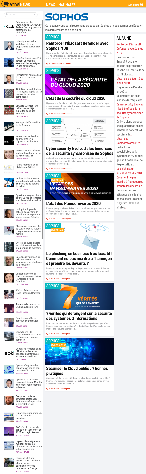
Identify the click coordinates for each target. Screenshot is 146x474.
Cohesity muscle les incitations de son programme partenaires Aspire (28, 45)
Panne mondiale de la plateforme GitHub (27, 166)
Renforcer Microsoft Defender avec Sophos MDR (129, 48)
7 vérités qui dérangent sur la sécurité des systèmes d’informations (79, 315)
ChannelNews (15, 4)
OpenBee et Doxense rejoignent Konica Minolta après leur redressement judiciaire (29, 383)
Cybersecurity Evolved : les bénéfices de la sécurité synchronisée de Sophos (79, 150)
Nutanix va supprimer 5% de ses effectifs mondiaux (29, 416)
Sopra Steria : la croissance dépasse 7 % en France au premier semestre (28, 336)
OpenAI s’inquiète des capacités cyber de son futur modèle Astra (27, 368)
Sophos (68, 63)
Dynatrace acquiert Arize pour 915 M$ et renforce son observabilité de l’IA (28, 198)
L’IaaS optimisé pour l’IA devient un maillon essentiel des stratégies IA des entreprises (28, 62)
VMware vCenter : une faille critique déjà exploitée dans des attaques (27, 109)
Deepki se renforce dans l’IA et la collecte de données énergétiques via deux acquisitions (28, 352)
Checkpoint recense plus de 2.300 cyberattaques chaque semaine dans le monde (28, 230)
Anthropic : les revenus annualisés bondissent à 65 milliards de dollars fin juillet (28, 182)
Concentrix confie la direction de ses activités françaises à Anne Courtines (28, 277)
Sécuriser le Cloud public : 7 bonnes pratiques (77, 370)
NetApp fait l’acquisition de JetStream (28, 123)
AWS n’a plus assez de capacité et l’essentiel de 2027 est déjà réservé (28, 430)
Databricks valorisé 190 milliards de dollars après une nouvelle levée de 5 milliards (29, 261)
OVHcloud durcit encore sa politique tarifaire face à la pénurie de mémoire (28, 245)
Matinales (67, 5)
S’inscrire (133, 4)
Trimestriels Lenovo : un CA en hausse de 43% (28, 305)
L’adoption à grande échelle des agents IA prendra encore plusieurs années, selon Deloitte (29, 213)
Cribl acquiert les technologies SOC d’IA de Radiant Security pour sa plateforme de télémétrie (29, 27)
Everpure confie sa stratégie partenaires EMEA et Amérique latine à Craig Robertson (28, 400)
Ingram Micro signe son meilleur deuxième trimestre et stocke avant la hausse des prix (29, 445)
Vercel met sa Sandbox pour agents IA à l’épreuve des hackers (28, 139)
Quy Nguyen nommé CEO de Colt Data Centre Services (29, 77)
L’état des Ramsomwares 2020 (73, 203)
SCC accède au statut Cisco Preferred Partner (28, 291)
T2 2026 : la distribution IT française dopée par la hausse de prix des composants (29, 93)
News (50, 5)
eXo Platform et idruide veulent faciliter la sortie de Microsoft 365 (28, 153)
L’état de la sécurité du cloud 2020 (76, 98)
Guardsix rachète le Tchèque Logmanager (27, 319)
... (132, 74)
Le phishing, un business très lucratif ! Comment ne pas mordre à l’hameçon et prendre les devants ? (130, 177)
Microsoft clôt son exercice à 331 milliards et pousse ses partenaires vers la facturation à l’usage (28, 463)
